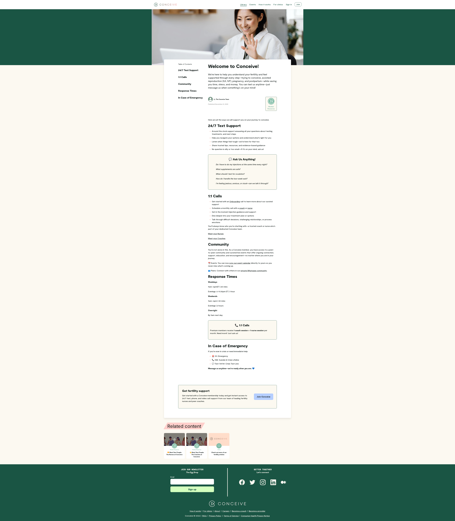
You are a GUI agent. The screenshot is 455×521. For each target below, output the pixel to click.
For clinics (207, 511)
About (217, 511)
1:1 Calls (182, 77)
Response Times (187, 90)
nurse (250, 208)
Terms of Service (231, 516)
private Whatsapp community (254, 270)
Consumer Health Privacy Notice (255, 516)
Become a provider (257, 511)
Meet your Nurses (216, 234)
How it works (195, 511)
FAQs (204, 516)
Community (184, 83)
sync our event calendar (239, 263)
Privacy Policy (215, 516)
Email (172, 477)
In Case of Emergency (190, 97)
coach (242, 208)
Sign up (192, 489)
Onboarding (235, 201)
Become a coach (239, 511)
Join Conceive (263, 397)
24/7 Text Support (188, 70)
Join (298, 4)
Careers (225, 511)
